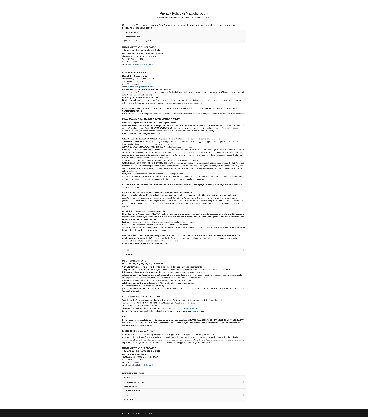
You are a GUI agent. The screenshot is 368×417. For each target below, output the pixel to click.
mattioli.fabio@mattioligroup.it (141, 64)
